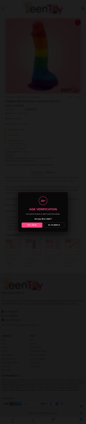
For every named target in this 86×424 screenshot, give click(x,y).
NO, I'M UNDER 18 (54, 225)
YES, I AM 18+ (32, 225)
